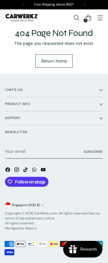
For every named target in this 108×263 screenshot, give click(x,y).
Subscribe (93, 151)
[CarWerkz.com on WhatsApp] (35, 170)
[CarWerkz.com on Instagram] (17, 170)
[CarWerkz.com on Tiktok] (26, 170)
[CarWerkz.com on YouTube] (43, 170)
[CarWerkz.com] (21, 17)
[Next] (84, 4)
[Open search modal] (76, 17)
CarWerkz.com (45, 213)
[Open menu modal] (100, 17)
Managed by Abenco (21, 228)
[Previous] (23, 4)
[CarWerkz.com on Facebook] (8, 170)
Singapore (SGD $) (26, 205)
